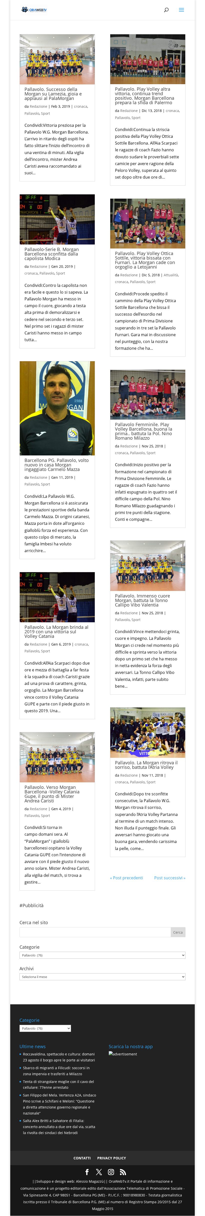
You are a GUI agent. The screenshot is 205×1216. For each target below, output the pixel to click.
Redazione (38, 106)
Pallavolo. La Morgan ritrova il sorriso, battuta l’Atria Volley (146, 765)
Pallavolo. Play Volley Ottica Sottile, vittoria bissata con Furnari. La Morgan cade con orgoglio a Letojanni (145, 260)
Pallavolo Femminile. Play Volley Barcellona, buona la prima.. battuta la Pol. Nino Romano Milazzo (143, 431)
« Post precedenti (126, 878)
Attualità (171, 275)
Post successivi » (170, 878)
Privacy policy (111, 1158)
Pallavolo (31, 113)
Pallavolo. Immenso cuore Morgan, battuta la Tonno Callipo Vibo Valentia (142, 600)
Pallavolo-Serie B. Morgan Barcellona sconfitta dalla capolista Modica (51, 253)
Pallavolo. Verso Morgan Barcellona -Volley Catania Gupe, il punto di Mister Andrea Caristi (52, 794)
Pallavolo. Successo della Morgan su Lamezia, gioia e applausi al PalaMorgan (53, 93)
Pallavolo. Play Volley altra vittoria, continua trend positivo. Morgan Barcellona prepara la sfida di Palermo (144, 95)
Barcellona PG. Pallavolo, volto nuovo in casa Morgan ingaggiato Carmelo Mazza (56, 464)
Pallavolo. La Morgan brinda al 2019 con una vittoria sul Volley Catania (56, 631)
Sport (45, 113)
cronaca (80, 106)
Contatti (82, 1158)
